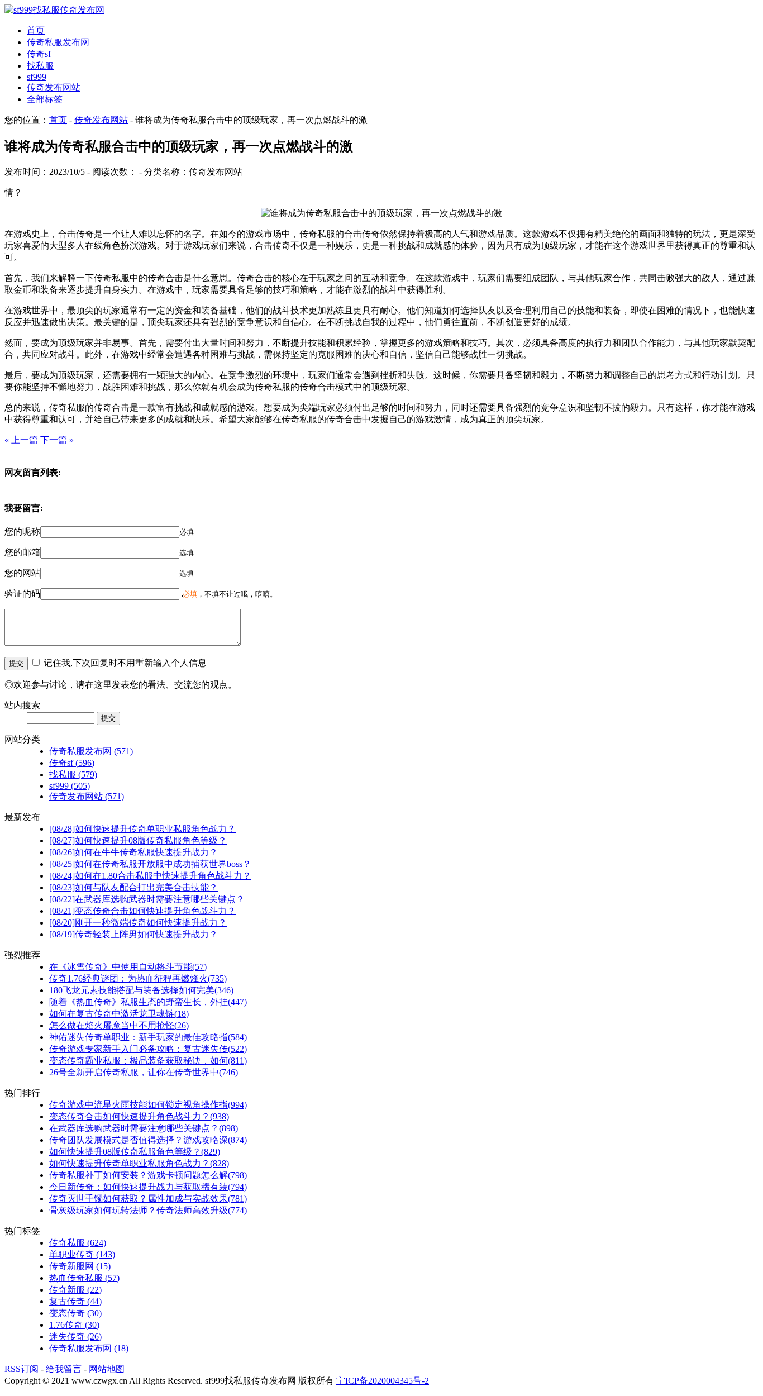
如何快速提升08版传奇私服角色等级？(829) (134, 1151)
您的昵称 (22, 531)
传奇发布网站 (53, 87)
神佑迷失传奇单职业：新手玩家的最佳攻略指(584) (148, 1037)
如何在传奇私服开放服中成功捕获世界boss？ (150, 864)
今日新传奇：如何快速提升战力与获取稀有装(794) (148, 1187)
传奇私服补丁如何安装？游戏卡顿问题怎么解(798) (148, 1175)
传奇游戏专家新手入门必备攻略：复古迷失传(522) (148, 1049)
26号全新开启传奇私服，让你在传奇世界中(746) (143, 1072)
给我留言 (64, 1369)
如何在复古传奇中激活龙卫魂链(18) (119, 1013)
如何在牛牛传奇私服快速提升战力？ (133, 852)
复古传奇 (75, 1301)
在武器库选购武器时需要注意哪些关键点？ (147, 899)
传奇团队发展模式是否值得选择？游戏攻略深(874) (148, 1140)
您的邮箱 (22, 552)
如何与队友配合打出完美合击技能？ (133, 887)
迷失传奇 (75, 1336)
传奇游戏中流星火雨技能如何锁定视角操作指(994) (148, 1104)
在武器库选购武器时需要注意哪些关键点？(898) (143, 1128)
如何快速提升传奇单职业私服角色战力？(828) (139, 1163)
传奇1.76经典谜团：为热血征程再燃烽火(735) (138, 978)
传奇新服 (75, 1289)
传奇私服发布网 (58, 42)
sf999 (36, 77)
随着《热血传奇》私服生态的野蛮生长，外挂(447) (148, 1002)
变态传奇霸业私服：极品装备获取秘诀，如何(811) (148, 1060)
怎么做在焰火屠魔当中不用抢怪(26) (119, 1025)
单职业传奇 (82, 1254)
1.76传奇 (74, 1325)
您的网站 (22, 573)
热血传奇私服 (84, 1278)
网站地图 (107, 1369)
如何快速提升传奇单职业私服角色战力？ (142, 828)
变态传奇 (75, 1313)
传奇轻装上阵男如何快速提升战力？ (133, 934)
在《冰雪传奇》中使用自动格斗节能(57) (128, 966)
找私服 (40, 65)
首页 (36, 30)
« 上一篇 (21, 440)
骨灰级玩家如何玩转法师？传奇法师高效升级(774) (148, 1210)
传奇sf (39, 54)
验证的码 (22, 593)
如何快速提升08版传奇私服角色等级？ (138, 840)
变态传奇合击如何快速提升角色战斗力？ (142, 911)
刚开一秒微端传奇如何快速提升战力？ (138, 922)
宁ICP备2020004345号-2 (382, 1380)
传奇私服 (77, 1242)
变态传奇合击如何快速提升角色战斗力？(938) (139, 1116)
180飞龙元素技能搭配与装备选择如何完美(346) (141, 990)
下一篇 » (57, 440)
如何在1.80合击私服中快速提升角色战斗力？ (150, 875)
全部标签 (45, 99)
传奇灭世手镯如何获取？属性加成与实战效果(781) (148, 1198)
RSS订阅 (21, 1369)
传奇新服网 (80, 1266)
